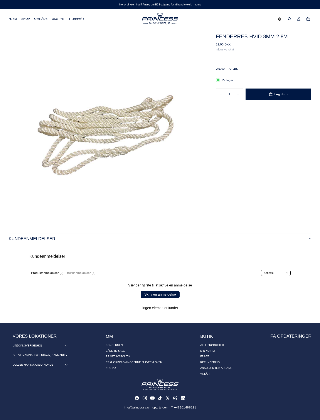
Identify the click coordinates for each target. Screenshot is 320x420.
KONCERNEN (114, 345)
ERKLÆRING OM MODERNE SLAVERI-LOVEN (134, 362)
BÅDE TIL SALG (115, 350)
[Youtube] (152, 398)
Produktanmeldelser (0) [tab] (47, 272)
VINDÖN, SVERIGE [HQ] (27, 345)
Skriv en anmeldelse (160, 294)
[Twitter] (167, 398)
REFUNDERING (210, 362)
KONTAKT (112, 368)
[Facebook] (137, 398)
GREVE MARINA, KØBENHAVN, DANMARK (39, 355)
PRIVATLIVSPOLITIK (118, 356)
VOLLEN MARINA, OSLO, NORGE (33, 364)
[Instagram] (144, 398)
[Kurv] (308, 19)
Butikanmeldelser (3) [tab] (81, 272)
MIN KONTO (207, 350)
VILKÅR (205, 373)
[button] (280, 19)
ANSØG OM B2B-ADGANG (216, 368)
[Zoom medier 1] (107, 126)
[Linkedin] (183, 398)
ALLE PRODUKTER (212, 345)
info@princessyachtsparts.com (146, 407)
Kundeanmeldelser (32, 238)
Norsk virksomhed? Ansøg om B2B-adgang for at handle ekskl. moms (160, 4)
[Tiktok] (160, 398)
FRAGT (204, 356)
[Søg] (289, 19)
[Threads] (175, 398)
